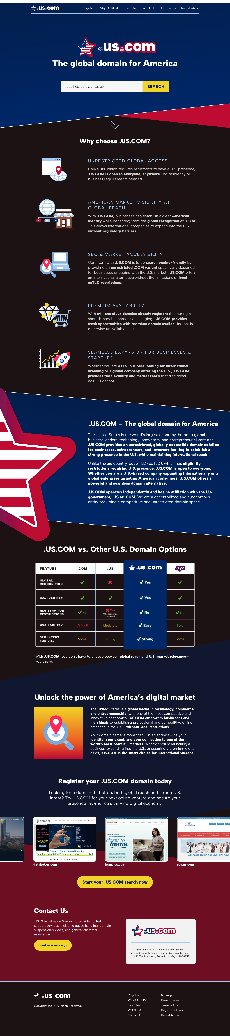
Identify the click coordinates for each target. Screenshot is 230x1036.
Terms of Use (169, 1005)
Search (156, 86)
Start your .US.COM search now (115, 882)
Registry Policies (172, 1010)
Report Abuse (190, 8)
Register (88, 8)
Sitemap (166, 995)
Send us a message (52, 945)
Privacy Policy (170, 1000)
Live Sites (131, 8)
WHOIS (147, 8)
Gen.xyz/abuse (177, 953)
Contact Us (168, 8)
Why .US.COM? (109, 8)
